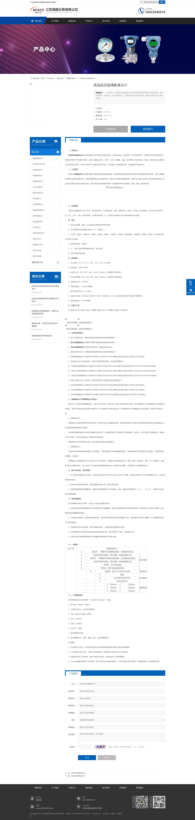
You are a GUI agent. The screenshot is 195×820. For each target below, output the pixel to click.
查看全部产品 (37, 262)
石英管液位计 (38, 204)
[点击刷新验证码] (100, 747)
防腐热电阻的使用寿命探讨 (42, 336)
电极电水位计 (38, 245)
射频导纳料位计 (39, 233)
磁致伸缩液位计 (39, 210)
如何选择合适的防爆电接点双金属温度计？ (45, 287)
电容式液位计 (38, 193)
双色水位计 (37, 239)
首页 (42, 78)
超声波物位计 (38, 216)
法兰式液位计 (38, 187)
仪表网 (112, 813)
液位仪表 (60, 78)
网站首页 (38, 21)
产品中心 (89, 21)
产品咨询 (111, 129)
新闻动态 (72, 21)
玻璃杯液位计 (71, 78)
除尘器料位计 (38, 222)
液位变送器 (37, 250)
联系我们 (139, 21)
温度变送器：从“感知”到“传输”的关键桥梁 (45, 324)
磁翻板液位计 (38, 158)
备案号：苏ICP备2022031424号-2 (78, 813)
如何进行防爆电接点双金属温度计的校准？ (45, 300)
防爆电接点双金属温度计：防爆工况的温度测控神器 (45, 312)
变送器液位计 (38, 170)
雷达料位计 (37, 227)
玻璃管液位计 (38, 181)
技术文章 (106, 21)
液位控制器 (37, 256)
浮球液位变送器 (39, 164)
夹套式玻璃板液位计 (78, 773)
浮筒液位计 (37, 199)
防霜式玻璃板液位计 (78, 776)
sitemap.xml (96, 813)
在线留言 (123, 21)
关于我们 (55, 21)
